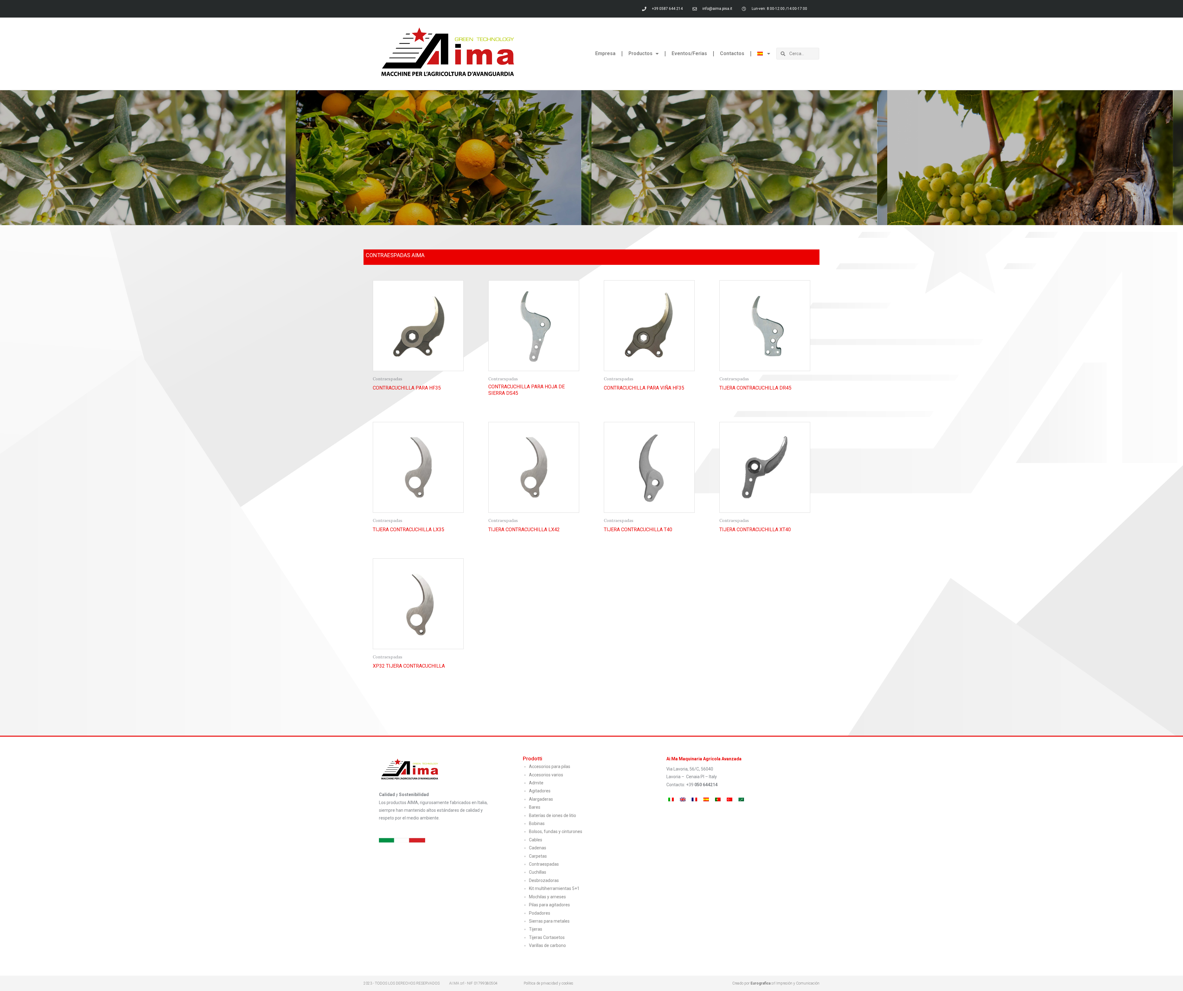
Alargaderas (541, 799)
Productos (640, 53)
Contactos (732, 53)
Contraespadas (544, 864)
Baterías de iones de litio (552, 815)
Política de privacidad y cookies (548, 983)
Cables (535, 839)
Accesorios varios (546, 774)
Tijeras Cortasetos (547, 937)
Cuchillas (537, 872)
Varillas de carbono (547, 945)
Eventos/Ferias (689, 53)
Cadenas (537, 847)
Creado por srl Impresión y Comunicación (775, 983)
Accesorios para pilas (549, 766)
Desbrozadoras (544, 880)
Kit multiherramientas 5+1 (554, 888)
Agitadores (540, 790)
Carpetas (538, 856)
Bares (534, 807)
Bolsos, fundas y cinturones (555, 831)
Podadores (539, 913)
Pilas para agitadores (549, 904)
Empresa (605, 53)
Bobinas (537, 823)
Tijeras (535, 929)
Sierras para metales (549, 921)
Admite (536, 782)
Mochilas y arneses (547, 896)
